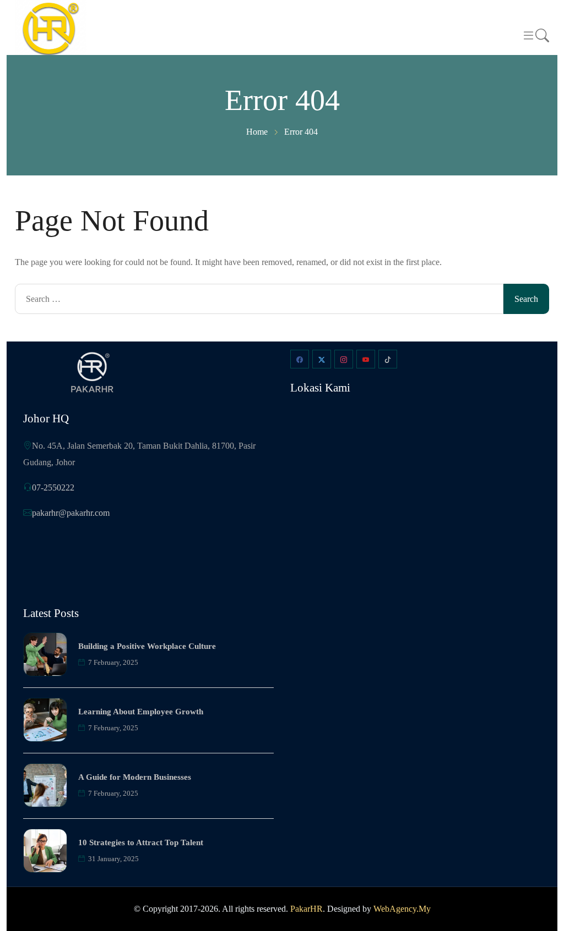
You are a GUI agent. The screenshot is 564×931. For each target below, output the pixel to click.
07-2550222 (53, 487)
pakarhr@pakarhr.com (71, 512)
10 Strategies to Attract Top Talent (140, 842)
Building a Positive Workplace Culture (147, 646)
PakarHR (306, 908)
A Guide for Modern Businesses (134, 777)
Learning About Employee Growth (140, 711)
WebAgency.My (402, 908)
